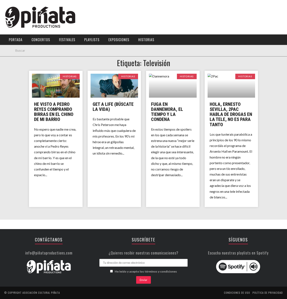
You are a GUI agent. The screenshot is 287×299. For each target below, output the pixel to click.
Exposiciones (15, 62)
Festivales (13, 45)
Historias (13, 71)
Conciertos (41, 39)
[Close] (6, 6)
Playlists (13, 53)
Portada (12, 28)
